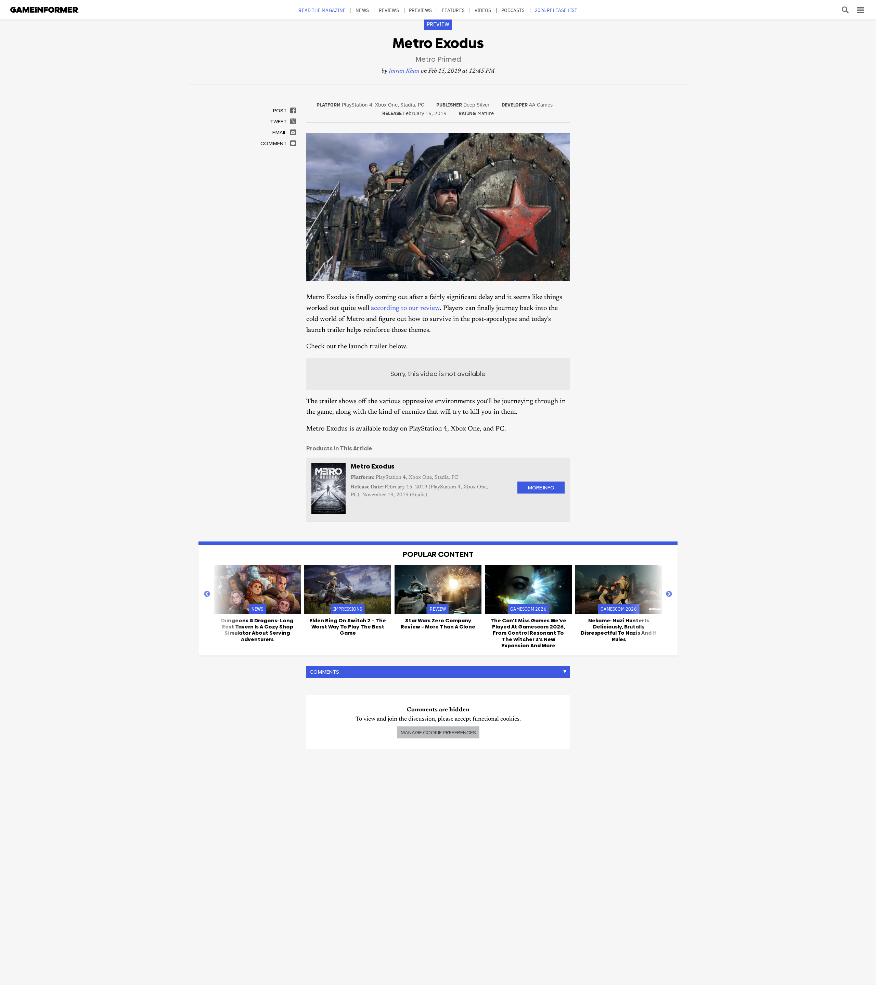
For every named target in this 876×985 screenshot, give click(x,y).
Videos (483, 10)
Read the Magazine (322, 10)
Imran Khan (404, 71)
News (362, 10)
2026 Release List (556, 10)
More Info (541, 487)
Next (669, 594)
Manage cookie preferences (438, 732)
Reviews (389, 10)
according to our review (405, 308)
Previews (420, 10)
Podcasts (513, 10)
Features (453, 10)
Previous (207, 594)
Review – (438, 623)
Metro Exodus (373, 466)
